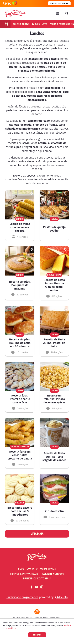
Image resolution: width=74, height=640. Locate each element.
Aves (44, 24)
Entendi (37, 634)
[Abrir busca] (67, 13)
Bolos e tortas (21, 24)
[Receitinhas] (15, 13)
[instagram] (41, 586)
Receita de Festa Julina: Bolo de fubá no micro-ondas (54, 285)
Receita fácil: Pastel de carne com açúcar (20, 399)
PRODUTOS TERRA (59, 3)
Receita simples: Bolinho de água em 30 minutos (20, 343)
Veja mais (37, 533)
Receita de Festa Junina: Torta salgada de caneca (54, 456)
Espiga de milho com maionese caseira (19, 227)
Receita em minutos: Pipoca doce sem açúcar (54, 399)
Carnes (36, 24)
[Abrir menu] (57, 13)
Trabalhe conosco (52, 573)
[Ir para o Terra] (10, 3)
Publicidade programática (22, 597)
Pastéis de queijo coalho (54, 228)
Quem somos (48, 568)
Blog (21, 568)
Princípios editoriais (37, 578)
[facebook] (31, 586)
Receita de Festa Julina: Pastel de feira (54, 343)
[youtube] (36, 587)
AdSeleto (62, 597)
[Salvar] (31, 193)
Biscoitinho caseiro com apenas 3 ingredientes (19, 511)
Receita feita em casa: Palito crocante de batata (20, 455)
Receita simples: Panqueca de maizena (20, 285)
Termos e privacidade (24, 573)
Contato (32, 568)
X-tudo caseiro (54, 511)
